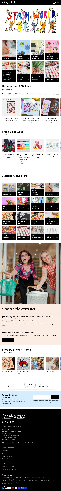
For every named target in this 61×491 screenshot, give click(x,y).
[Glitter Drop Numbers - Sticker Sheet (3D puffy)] (50, 107)
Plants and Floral (7, 371)
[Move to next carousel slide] (57, 94)
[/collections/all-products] (30, 21)
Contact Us (5, 459)
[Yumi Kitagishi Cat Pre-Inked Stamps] (37, 145)
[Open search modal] (51, 2)
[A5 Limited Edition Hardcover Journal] (8, 145)
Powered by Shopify (7, 483)
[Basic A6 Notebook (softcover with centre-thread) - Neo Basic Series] (23, 145)
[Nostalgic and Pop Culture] (23, 363)
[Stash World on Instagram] (5, 422)
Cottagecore (50, 371)
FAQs (3, 463)
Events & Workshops (8, 447)
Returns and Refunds (9, 466)
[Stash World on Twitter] (13, 422)
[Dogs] (37, 363)
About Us (5, 450)
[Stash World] (9, 2)
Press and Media (7, 456)
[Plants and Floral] (8, 363)
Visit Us (4, 453)
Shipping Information (9, 469)
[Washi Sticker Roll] (52, 145)
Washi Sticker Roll (52, 154)
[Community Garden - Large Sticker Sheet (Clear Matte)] (30, 107)
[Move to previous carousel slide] (54, 94)
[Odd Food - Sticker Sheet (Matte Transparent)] (11, 107)
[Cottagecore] (52, 363)
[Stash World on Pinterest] (8, 422)
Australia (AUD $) (8, 475)
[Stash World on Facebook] (3, 422)
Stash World (14, 477)
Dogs (32, 371)
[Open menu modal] (58, 2)
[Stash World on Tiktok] (11, 422)
